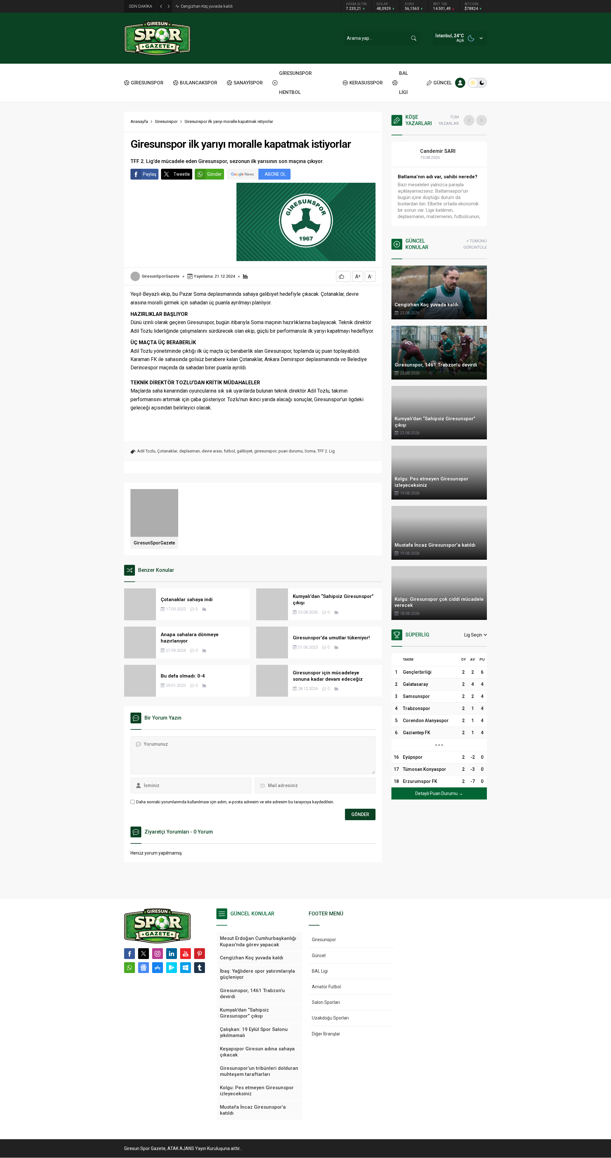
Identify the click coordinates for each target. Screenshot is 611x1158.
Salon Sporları (326, 1002)
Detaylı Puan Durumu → (439, 793)
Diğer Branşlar (326, 1033)
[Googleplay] (171, 967)
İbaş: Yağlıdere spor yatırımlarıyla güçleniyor (221, 6)
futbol (229, 451)
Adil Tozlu (146, 451)
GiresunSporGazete (160, 276)
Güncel (319, 955)
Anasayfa (139, 121)
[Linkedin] (171, 953)
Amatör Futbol (326, 986)
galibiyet (244, 451)
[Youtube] (185, 953)
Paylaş (149, 174)
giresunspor (265, 451)
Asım (433, 151)
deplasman (189, 451)
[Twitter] (143, 953)
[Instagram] (157, 953)
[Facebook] (129, 953)
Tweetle (181, 174)
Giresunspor (166, 121)
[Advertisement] (95, 98)
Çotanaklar (167, 451)
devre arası (212, 451)
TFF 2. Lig (326, 451)
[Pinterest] (199, 953)
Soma (310, 451)
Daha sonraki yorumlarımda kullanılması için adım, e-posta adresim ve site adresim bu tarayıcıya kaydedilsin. (235, 802)
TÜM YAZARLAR (449, 120)
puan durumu (290, 451)
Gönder (214, 174)
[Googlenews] (143, 967)
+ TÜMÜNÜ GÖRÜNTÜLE (475, 244)
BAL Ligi (320, 971)
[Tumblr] (199, 967)
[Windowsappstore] (185, 967)
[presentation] (469, 120)
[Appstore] (157, 967)
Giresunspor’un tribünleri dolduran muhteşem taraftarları (437, 180)
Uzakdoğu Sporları (330, 1017)
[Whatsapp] (129, 967)
